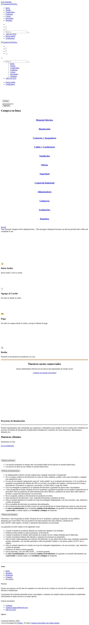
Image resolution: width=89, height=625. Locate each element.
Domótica (44, 219)
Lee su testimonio (7, 446)
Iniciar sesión (10, 36)
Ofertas (44, 165)
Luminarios (44, 210)
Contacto (9, 577)
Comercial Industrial (44, 183)
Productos (9, 575)
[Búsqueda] (28, 32)
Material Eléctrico (44, 120)
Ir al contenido (6, 2)
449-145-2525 (11, 610)
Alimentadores (44, 192)
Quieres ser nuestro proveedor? (45, 373)
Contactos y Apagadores (44, 138)
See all (3, 227)
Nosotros (9, 573)
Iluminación (44, 129)
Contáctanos (10, 38)
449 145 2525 (11, 34)
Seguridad (44, 174)
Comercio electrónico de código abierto (45, 623)
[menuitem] (8, 8)
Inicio (8, 571)
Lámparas (44, 201)
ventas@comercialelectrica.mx (17, 608)
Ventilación (44, 156)
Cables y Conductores (44, 147)
